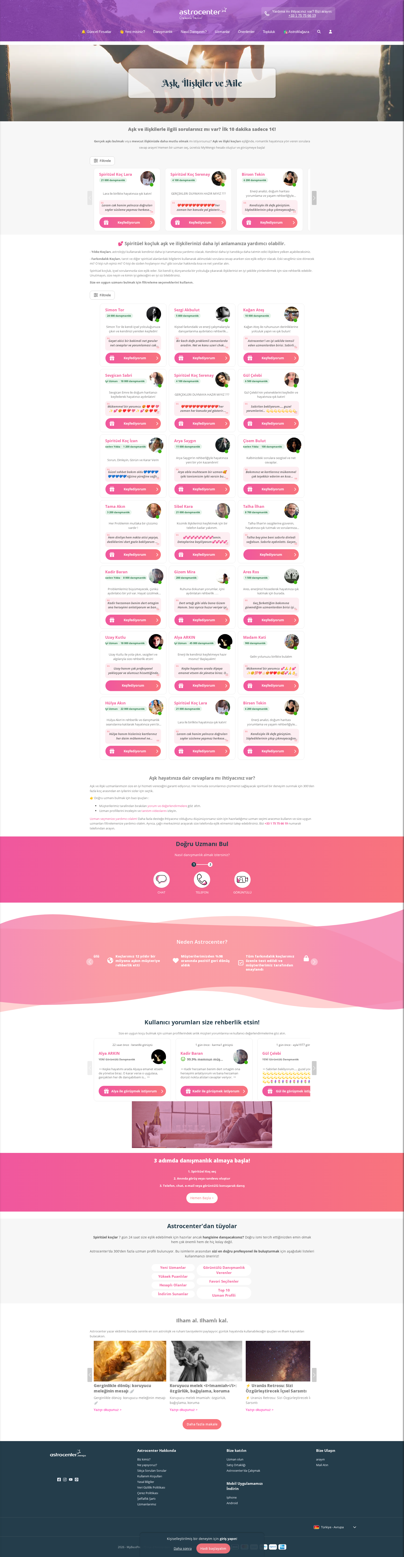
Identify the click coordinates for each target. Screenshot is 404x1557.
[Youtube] (70, 1480)
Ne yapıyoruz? (147, 1465)
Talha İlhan (253, 506)
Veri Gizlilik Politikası (151, 1487)
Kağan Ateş (253, 309)
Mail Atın (322, 1465)
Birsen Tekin (253, 174)
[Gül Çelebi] (291, 380)
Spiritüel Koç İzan (121, 440)
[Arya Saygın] (222, 445)
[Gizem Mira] (222, 577)
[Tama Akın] (153, 511)
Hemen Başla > (202, 1198)
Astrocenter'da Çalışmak (243, 1470)
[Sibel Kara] (222, 511)
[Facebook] (59, 1480)
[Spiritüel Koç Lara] (147, 179)
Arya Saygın (185, 440)
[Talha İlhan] (291, 511)
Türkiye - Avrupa (332, 1527)
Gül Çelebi (252, 375)
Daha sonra (183, 1548)
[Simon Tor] (153, 315)
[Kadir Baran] (156, 577)
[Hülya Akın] (156, 708)
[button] (314, 198)
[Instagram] (65, 1480)
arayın (320, 1459)
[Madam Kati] (291, 642)
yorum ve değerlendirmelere (167, 806)
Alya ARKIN (184, 637)
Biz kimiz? (144, 1459)
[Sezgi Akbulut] (222, 315)
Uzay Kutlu (115, 637)
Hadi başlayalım (213, 1548)
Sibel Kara (183, 506)
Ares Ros (251, 571)
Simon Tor (114, 309)
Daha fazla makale (202, 1424)
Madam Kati (254, 637)
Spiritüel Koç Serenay (190, 174)
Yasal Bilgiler (145, 1482)
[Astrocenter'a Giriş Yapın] (68, 1454)
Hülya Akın (115, 703)
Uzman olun (235, 1459)
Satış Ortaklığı (236, 1465)
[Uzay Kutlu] (156, 642)
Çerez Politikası (147, 1493)
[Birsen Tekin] (290, 179)
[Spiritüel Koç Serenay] (219, 179)
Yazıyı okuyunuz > (108, 1409)
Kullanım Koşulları (149, 1476)
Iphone (232, 1497)
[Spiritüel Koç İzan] (156, 445)
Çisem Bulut (254, 440)
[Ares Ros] (291, 577)
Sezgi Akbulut (187, 309)
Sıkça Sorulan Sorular (151, 1470)
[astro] (202, 13)
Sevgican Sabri (118, 375)
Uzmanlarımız (146, 1504)
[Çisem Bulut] (294, 445)
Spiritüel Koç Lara (115, 174)
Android (232, 1503)
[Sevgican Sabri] (156, 380)
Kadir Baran (116, 571)
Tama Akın (115, 506)
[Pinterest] (76, 1480)
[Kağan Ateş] (291, 315)
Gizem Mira (184, 571)
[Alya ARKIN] (225, 642)
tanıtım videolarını (154, 811)
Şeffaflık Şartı (146, 1498)
